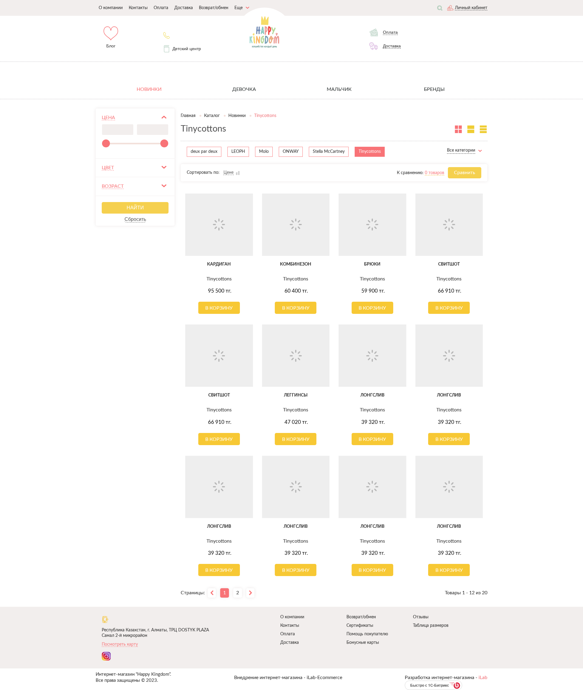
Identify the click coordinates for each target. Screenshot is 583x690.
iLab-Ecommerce (324, 677)
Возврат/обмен (361, 617)
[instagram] (106, 656)
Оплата (287, 634)
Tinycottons (370, 151)
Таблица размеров (430, 625)
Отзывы (420, 617)
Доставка (289, 642)
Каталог (212, 115)
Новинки (237, 115)
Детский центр (186, 48)
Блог (110, 45)
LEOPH (238, 151)
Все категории (461, 150)
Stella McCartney (329, 151)
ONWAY (291, 151)
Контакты (289, 625)
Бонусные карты (362, 642)
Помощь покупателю (367, 634)
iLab (483, 677)
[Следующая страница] (250, 593)
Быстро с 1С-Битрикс (429, 685)
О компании (292, 617)
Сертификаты (359, 625)
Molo (264, 151)
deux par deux (204, 151)
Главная (188, 115)
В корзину (219, 308)
